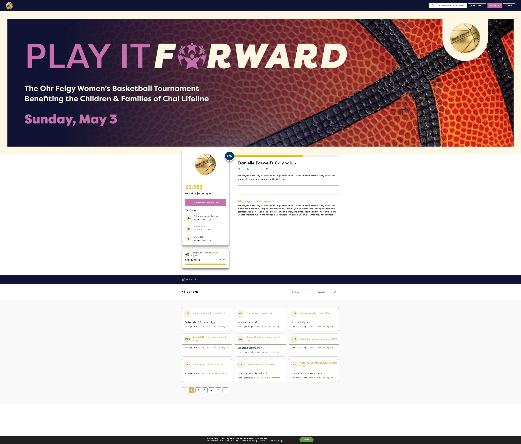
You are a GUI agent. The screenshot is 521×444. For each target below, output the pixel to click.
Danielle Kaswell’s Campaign (214, 326)
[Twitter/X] (254, 169)
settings (279, 441)
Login (509, 6)
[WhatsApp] (261, 169)
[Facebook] (248, 169)
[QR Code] (267, 169)
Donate (494, 6)
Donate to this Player (205, 203)
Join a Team (477, 6)
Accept (306, 440)
